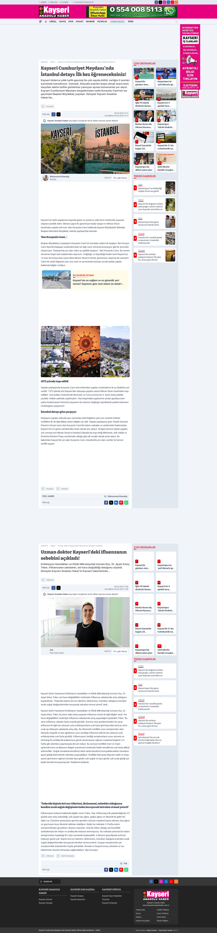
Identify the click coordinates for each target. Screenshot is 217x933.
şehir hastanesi (68, 856)
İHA (57, 651)
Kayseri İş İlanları (109, 903)
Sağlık (52, 546)
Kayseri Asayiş (76, 896)
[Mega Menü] (40, 21)
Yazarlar (102, 21)
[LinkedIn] (168, 2)
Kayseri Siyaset (45, 903)
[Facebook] (156, 2)
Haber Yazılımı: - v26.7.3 (157, 930)
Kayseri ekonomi (77, 899)
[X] (160, 2)
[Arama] (176, 21)
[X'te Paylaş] (59, 114)
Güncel (53, 21)
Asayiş (62, 21)
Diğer (130, 21)
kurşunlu (49, 106)
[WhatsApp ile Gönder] (126, 503)
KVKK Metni (161, 917)
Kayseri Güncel (45, 899)
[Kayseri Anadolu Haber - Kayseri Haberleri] (156, 895)
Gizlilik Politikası (163, 910)
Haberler (44, 62)
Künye (44, 2)
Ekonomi (90, 21)
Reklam (53, 2)
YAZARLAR (47, 882)
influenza (50, 580)
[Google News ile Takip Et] (120, 177)
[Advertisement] (27, 62)
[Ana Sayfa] (46, 21)
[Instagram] (164, 2)
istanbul (64, 489)
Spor (70, 21)
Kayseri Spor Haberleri (112, 896)
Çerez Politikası (163, 913)
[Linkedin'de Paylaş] (116, 503)
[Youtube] (172, 2)
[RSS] (176, 2)
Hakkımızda (140, 910)
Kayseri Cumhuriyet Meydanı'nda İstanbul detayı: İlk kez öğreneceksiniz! (86, 62)
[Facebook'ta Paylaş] (53, 114)
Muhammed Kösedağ (59, 177)
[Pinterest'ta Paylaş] (121, 503)
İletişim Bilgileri (162, 921)
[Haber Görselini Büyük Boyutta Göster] (85, 149)
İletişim (64, 2)
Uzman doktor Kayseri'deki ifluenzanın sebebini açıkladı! (80, 546)
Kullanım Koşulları (143, 921)
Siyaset (80, 21)
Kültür (52, 62)
